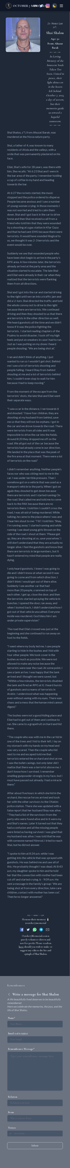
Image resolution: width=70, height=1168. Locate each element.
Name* (11, 1018)
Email (18, 1033)
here (21, 946)
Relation (12, 1096)
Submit (35, 1145)
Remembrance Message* (21, 1049)
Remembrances (16, 985)
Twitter (12, 1127)
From (11, 1112)
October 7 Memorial (30, 6)
